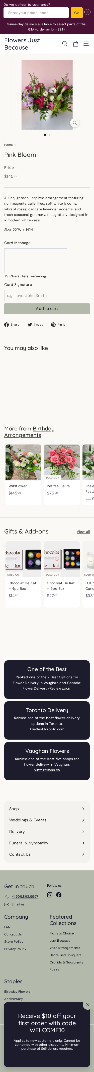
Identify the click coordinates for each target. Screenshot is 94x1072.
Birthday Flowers (17, 991)
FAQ (7, 927)
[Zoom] (74, 122)
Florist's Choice (62, 933)
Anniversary (13, 999)
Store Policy (13, 941)
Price (9, 167)
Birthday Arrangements (29, 431)
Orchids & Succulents (66, 962)
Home (8, 145)
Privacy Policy (15, 949)
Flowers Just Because (22, 44)
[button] (86, 12)
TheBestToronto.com (47, 729)
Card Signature (18, 284)
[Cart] (75, 43)
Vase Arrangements (65, 948)
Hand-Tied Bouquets (66, 955)
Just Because (60, 940)
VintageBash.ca (47, 770)
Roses (54, 969)
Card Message (17, 242)
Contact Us (13, 934)
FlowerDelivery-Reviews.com (47, 688)
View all (83, 531)
